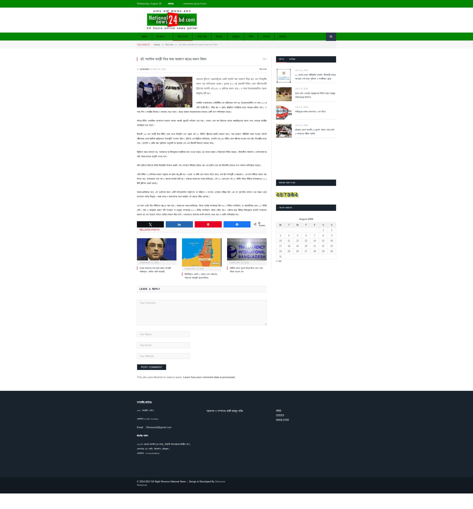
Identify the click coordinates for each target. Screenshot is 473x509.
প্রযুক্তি (235, 36)
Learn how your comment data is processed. (209, 377)
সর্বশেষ (281, 59)
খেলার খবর (202, 36)
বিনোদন (219, 36)
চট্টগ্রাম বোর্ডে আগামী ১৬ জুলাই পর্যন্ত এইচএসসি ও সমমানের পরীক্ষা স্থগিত (314, 131)
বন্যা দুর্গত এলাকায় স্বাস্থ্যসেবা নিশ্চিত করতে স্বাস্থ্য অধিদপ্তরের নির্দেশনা (315, 95)
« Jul (278, 261)
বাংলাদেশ (161, 36)
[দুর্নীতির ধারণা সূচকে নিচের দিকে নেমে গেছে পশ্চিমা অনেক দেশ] (247, 251)
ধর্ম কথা (266, 36)
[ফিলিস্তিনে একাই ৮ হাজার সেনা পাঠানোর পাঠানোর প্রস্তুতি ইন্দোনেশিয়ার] (202, 254)
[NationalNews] (172, 20)
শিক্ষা (251, 36)
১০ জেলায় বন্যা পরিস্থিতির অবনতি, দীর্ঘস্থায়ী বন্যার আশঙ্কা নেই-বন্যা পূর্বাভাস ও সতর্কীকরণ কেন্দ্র (225, 3)
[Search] (331, 37)
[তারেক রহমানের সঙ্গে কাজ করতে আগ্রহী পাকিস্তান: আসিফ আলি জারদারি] (156, 251)
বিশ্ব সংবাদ (183, 36)
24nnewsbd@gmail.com (158, 427)
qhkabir (144, 69)
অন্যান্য (283, 36)
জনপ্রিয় (292, 59)
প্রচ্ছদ (144, 36)
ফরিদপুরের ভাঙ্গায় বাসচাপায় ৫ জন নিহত (310, 111)
